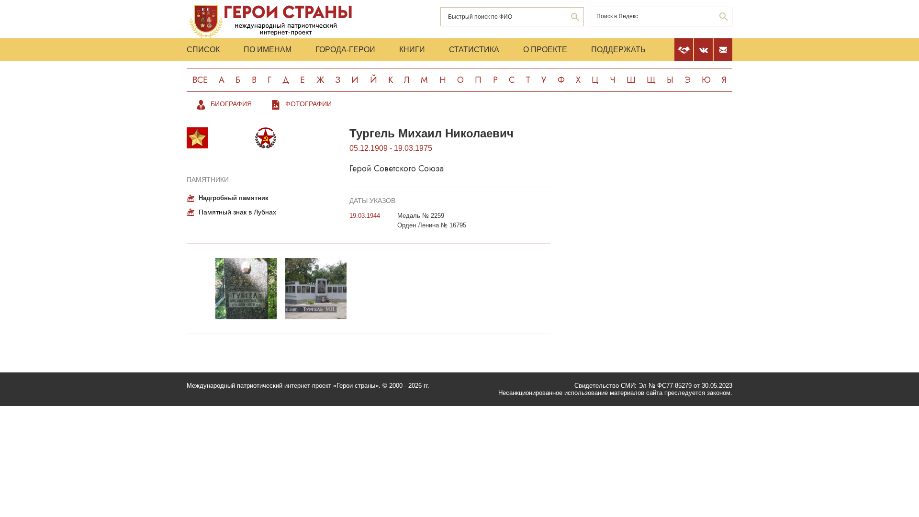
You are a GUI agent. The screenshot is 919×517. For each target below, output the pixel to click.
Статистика (474, 49)
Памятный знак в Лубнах (237, 212)
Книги (412, 49)
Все (200, 80)
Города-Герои (345, 49)
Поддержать (618, 49)
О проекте (545, 49)
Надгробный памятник (234, 198)
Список (203, 49)
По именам (267, 49)
